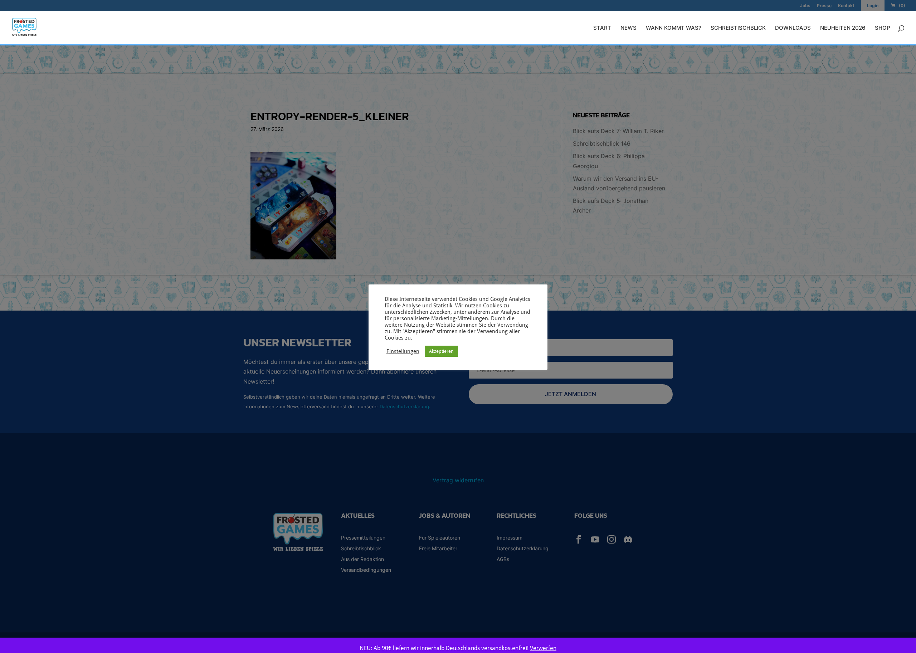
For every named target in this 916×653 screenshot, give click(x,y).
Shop (882, 28)
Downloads (793, 28)
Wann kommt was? (673, 28)
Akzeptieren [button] (441, 351)
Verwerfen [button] (543, 648)
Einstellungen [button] (402, 351)
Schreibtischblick (738, 28)
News (628, 28)
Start (602, 28)
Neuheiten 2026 (843, 28)
